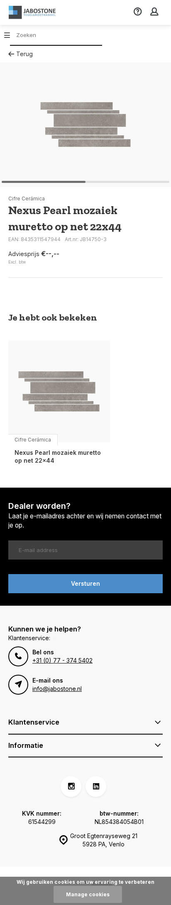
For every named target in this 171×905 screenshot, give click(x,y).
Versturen (85, 583)
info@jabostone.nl (57, 688)
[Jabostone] (33, 12)
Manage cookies (88, 894)
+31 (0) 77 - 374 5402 (62, 660)
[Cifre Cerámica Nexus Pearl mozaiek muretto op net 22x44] (59, 391)
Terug (24, 53)
